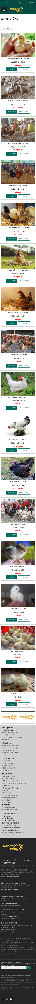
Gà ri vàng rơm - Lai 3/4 (18, 608)
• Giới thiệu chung (8, 807)
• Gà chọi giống (7, 763)
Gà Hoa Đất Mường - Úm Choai (18, 270)
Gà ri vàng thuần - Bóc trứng (18, 58)
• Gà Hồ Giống (7, 765)
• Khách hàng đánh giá (10, 795)
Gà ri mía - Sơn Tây (18, 651)
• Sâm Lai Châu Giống (9, 748)
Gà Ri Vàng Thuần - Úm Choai (18, 100)
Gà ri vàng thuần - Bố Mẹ (18, 185)
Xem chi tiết (24, 69)
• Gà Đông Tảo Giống (9, 768)
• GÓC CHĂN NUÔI (8, 814)
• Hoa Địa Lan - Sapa (9, 735)
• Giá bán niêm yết (8, 778)
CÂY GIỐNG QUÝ (8, 743)
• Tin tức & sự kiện (8, 776)
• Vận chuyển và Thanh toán (11, 827)
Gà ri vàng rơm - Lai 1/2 (18, 566)
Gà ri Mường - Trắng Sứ (17, 439)
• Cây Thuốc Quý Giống (10, 752)
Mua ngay (12, 69)
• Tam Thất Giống (8, 750)
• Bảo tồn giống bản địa (10, 781)
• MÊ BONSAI (6, 816)
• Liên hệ (5, 790)
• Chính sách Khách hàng (10, 835)
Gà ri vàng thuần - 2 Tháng (18, 143)
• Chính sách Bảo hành (10, 830)
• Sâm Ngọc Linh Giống (10, 745)
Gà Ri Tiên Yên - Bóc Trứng (18, 354)
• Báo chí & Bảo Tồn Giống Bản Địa (14, 783)
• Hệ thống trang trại (9, 797)
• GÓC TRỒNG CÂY (8, 820)
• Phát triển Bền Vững (9, 809)
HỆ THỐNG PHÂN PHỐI (10, 788)
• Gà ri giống (6, 761)
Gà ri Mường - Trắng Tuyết (18, 397)
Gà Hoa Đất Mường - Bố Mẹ (18, 312)
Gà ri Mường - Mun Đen (18, 481)
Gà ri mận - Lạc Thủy (18, 693)
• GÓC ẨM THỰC (7, 818)
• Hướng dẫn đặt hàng (9, 825)
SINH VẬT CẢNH (8, 728)
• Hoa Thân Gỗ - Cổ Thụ (10, 732)
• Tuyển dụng (6, 793)
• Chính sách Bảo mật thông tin (13, 832)
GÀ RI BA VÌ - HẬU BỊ (18, 524)
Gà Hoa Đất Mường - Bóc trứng (18, 227)
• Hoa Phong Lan (8, 730)
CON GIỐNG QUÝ (8, 758)
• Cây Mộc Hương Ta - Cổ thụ (12, 737)
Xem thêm (5, 739)
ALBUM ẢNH (6, 802)
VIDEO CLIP (6, 800)
